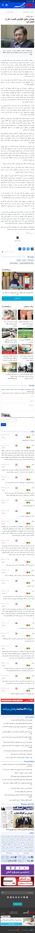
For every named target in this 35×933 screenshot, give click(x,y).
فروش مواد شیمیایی (28, 845)
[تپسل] (2, 270)
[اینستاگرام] (21, 897)
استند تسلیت (5, 839)
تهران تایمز (26, 853)
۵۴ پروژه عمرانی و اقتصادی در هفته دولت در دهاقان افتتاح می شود (17, 733)
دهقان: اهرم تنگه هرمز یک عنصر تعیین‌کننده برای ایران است (17, 751)
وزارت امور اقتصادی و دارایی (26, 263)
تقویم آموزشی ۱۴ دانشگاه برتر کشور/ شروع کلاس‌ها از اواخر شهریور (18, 796)
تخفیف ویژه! (11, 924)
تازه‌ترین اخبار (29, 717)
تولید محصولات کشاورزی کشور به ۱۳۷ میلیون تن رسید (19, 757)
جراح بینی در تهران (29, 836)
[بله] (24, 897)
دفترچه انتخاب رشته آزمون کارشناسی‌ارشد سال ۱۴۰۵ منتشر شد (17, 780)
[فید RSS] (13, 897)
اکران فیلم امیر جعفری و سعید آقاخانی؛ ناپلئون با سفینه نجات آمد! (17, 784)
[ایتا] (8, 897)
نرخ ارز (24, 260)
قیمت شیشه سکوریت (11, 836)
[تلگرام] (27, 897)
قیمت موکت (19, 839)
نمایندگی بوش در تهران (7, 847)
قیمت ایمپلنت (16, 845)
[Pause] (4, 288)
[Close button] (34, 916)
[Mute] (6, 288)
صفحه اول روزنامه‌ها (27, 804)
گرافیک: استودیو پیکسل (13, 930)
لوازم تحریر (20, 836)
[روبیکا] (16, 897)
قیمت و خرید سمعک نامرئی (14, 850)
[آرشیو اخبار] (11, 897)
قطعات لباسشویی (6, 845)
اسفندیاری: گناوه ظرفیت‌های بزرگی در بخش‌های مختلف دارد (18, 723)
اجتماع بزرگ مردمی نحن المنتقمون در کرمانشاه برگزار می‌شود (17, 742)
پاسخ (3, 437)
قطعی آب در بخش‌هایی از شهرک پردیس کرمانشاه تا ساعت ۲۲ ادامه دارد (17, 727)
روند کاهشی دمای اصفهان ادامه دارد (23, 792)
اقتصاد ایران (25, 12)
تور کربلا (12, 839)
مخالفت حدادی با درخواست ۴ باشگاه (23, 773)
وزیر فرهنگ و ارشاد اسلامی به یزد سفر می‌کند (21, 754)
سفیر (3, 836)
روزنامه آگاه (9, 853)
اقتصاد (31, 12)
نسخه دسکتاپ (17, 904)
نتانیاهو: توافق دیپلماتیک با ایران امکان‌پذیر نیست (20, 800)
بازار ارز (18, 260)
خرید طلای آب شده (28, 839)
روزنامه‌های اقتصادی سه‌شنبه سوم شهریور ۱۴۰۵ (20, 830)
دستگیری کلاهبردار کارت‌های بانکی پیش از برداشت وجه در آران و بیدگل (17, 738)
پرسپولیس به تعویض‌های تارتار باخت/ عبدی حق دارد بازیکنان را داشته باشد (17, 765)
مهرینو (3, 850)
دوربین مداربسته (20, 842)
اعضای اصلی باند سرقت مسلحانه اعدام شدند (21, 788)
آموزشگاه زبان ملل (28, 850)
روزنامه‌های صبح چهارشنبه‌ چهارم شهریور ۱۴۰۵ (21, 776)
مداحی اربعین (29, 842)
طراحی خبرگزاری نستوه (26, 930)
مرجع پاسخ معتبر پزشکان (8, 842)
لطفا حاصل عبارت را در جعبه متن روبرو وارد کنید (22, 417)
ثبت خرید (17, 298)
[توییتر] (19, 897)
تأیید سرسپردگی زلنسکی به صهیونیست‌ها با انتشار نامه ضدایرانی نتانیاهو (17, 746)
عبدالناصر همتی (14, 263)
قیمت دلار (30, 260)
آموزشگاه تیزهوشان (28, 847)
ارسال (3, 425)
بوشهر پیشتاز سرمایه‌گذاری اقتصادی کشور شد (21, 720)
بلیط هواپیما (18, 847)
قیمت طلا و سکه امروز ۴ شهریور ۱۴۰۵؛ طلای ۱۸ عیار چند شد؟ (17, 770)
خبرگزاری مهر (25, 60)
